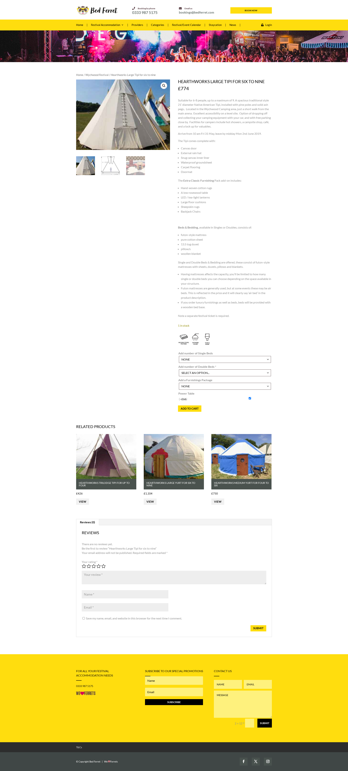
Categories (157, 25)
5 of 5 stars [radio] (103, 566)
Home (79, 25)
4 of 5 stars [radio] (98, 566)
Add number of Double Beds (197, 366)
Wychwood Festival (97, 74)
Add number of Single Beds (195, 353)
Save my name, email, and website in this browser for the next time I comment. (134, 618)
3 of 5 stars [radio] (94, 566)
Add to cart (190, 408)
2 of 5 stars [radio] (89, 566)
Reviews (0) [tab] (87, 522)
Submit (264, 723)
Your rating (89, 561)
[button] (164, 85)
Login (268, 25)
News (232, 25)
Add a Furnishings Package (195, 380)
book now (251, 10)
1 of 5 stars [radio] (84, 566)
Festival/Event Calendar (186, 25)
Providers (137, 25)
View (82, 501)
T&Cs (79, 747)
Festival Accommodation (105, 25)
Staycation (215, 25)
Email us (188, 8)
